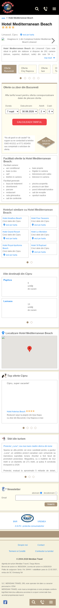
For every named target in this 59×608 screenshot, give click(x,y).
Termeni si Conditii (17, 551)
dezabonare (49, 493)
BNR (15, 521)
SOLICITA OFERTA (46, 142)
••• (3, 17)
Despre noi (23, 545)
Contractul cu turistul (44, 551)
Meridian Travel (11, 7)
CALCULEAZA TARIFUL (29, 122)
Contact (41, 545)
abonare (35, 493)
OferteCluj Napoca (27, 69)
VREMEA (42, 521)
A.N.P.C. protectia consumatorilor (29, 526)
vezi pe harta (28, 35)
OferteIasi (44, 69)
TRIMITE (51, 504)
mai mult (48, 58)
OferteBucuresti (9, 69)
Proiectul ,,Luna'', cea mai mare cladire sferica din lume (27, 446)
